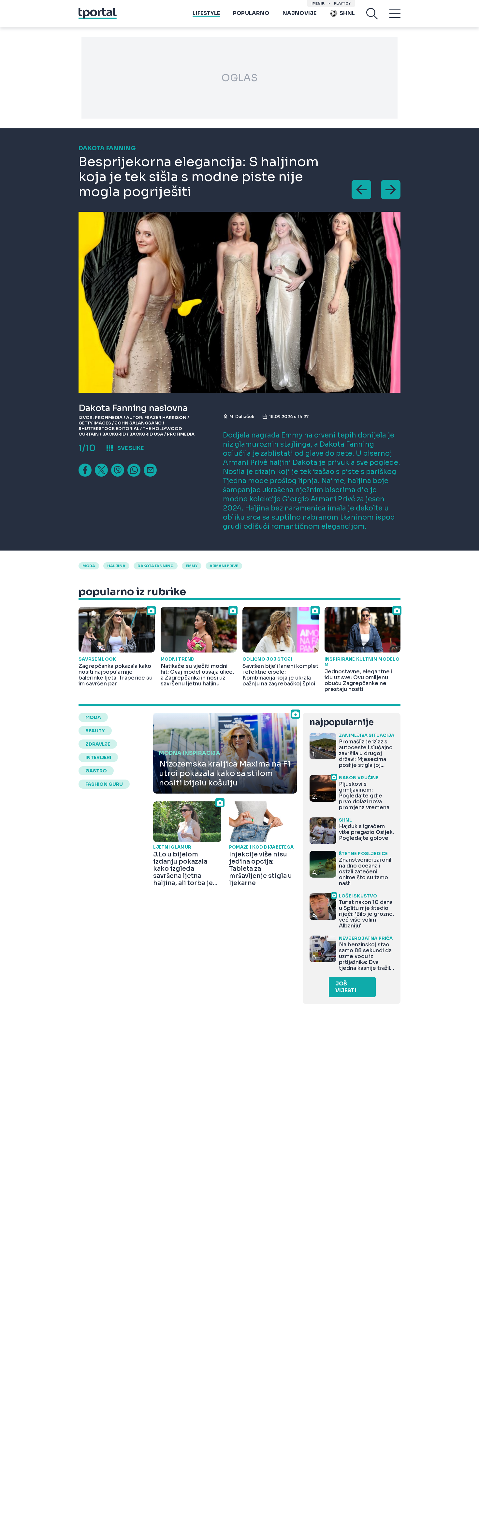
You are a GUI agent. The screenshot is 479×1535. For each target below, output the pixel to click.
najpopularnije (341, 722)
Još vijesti (345, 987)
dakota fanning (156, 566)
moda (88, 566)
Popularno (251, 13)
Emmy (191, 566)
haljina (116, 566)
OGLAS (239, 78)
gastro (96, 771)
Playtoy (342, 3)
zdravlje (97, 744)
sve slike (130, 448)
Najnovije (300, 13)
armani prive (224, 566)
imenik (318, 3)
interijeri (98, 757)
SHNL (347, 13)
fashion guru (104, 784)
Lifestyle (206, 13)
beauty (95, 731)
